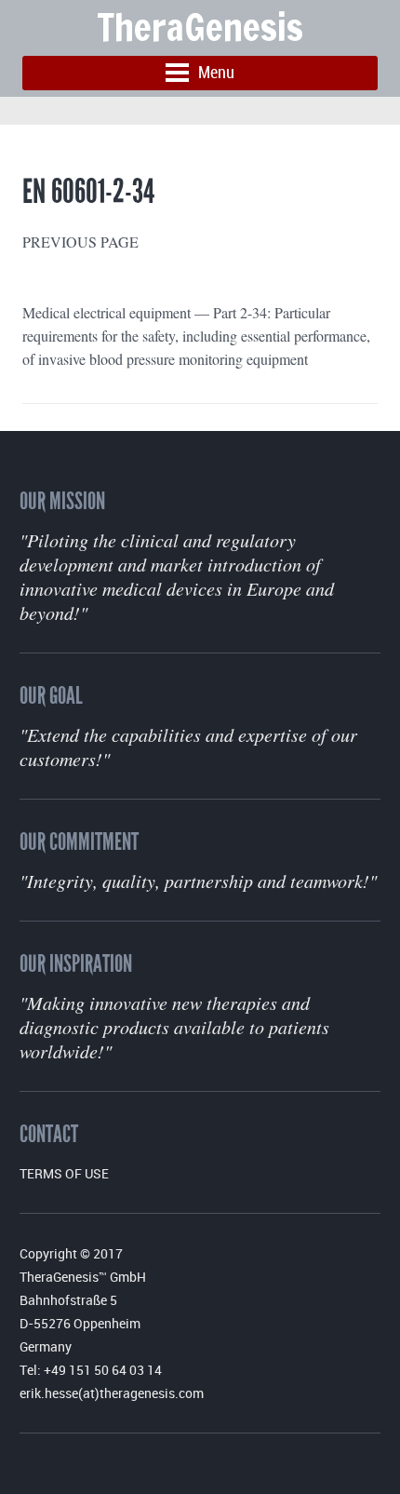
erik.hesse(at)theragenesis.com (112, 1393)
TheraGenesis (200, 26)
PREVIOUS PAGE (80, 241)
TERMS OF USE (64, 1173)
